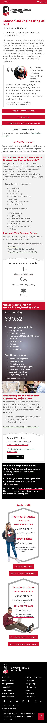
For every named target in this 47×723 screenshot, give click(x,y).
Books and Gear (8, 696)
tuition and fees (10, 484)
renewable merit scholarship (23, 617)
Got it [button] (41, 717)
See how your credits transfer (23, 637)
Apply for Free (23, 117)
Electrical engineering (23, 274)
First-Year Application (23, 566)
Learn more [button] (7, 719)
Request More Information (23, 111)
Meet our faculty (16, 457)
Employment (30, 696)
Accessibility (6, 687)
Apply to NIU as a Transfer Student (23, 644)
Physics (23, 295)
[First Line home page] (17, 11)
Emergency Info (8, 684)
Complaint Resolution (33, 677)
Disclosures (30, 680)
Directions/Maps (8, 680)
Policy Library (30, 684)
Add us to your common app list (23, 573)
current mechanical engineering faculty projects (23, 151)
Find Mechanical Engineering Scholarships (23, 123)
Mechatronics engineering (23, 285)
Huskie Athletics (8, 693)
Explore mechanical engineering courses (21, 427)
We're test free (23, 543)
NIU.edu (7, 2)
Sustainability (7, 690)
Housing (29, 690)
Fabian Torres (13, 102)
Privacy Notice (31, 687)
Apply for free (12, 469)
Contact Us (6, 677)
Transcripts (30, 693)
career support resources (31, 488)
